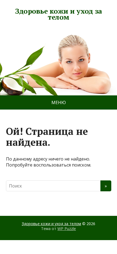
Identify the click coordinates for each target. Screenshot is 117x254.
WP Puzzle (66, 228)
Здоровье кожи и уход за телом (58, 14)
